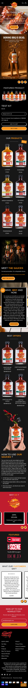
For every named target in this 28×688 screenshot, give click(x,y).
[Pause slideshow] (22, 82)
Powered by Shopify (17, 677)
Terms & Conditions (20, 646)
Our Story (3, 644)
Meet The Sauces (5, 651)
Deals (2, 646)
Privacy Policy (19, 644)
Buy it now (14, 128)
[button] (23, 3)
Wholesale (4, 658)
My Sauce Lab (8, 677)
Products (3, 648)
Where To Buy (5, 656)
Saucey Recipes (5, 653)
